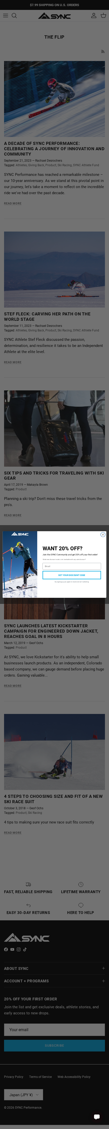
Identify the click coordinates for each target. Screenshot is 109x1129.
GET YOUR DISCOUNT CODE (71, 575)
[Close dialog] (103, 534)
